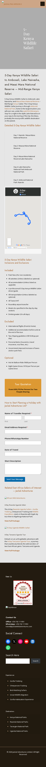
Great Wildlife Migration (19, 695)
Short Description (13, 461)
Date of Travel (11, 450)
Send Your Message (15, 479)
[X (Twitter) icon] (20, 758)
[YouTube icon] (23, 758)
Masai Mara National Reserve (27, 101)
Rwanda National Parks (19, 722)
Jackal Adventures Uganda (23, 588)
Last (25, 421)
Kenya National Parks (18, 717)
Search (35, 661)
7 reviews (23, 594)
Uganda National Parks (19, 731)
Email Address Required (16, 427)
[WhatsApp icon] (15, 758)
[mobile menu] (42, 4)
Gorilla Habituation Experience (22, 699)
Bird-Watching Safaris (18, 690)
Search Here (12, 655)
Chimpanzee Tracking (18, 685)
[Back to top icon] (42, 763)
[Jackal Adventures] (12, 4)
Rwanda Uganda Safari (22, 509)
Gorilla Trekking (16, 681)
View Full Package (12, 521)
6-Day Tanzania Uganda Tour (19, 541)
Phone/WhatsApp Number (17, 438)
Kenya (15, 104)
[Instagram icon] (28, 758)
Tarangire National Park (19, 726)
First (6, 421)
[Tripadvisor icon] (31, 758)
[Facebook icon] (18, 758)
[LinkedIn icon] (26, 758)
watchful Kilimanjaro (31, 111)
